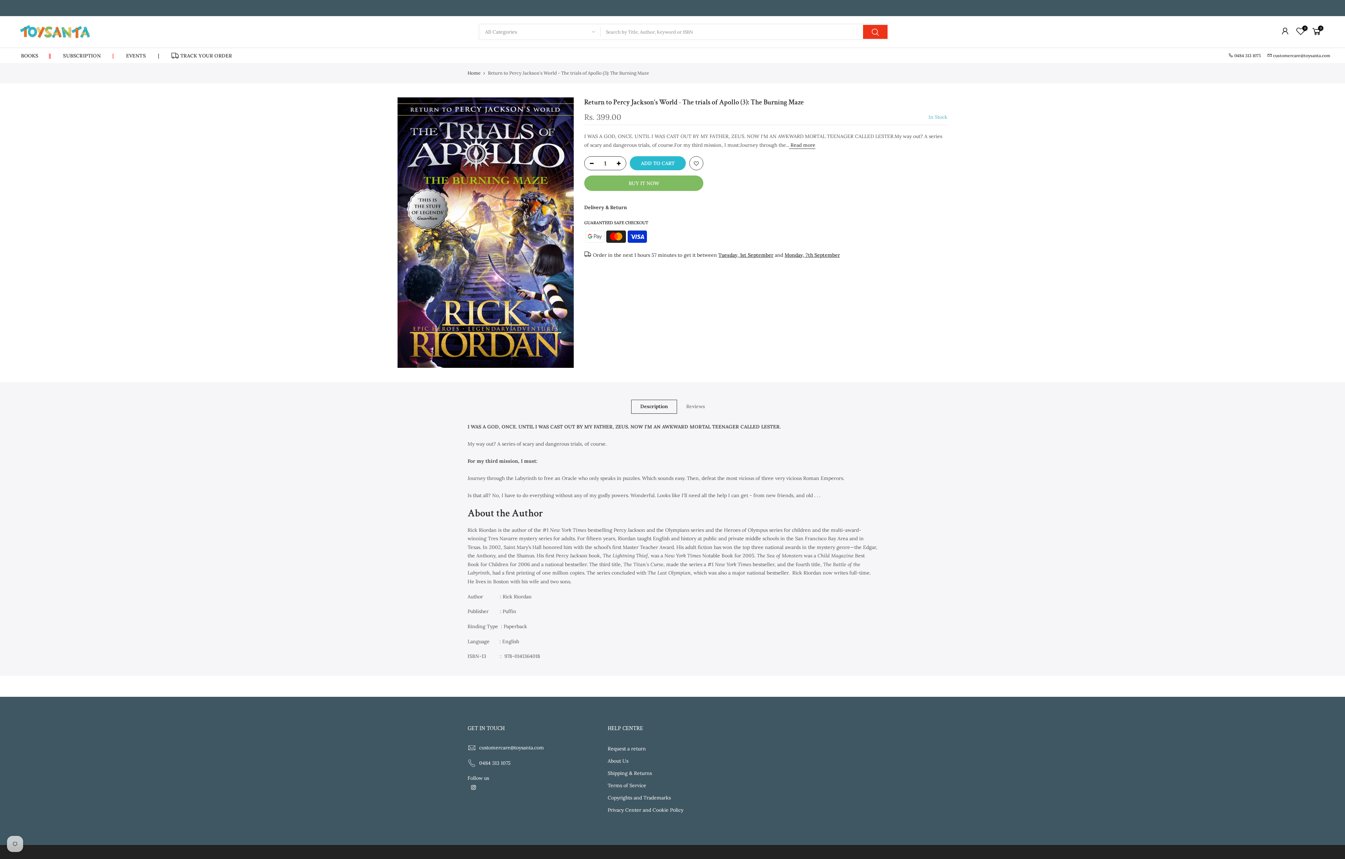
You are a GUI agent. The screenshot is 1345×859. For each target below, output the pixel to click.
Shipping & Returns (630, 773)
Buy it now (644, 183)
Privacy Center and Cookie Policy (645, 810)
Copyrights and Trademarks (639, 798)
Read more (802, 145)
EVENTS (136, 56)
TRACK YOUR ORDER (206, 56)
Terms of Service (627, 785)
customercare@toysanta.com (1301, 55)
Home (474, 73)
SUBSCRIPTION (88, 56)
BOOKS (36, 56)
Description (654, 406)
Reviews (695, 406)
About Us (618, 761)
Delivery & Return (605, 207)
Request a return (627, 748)
